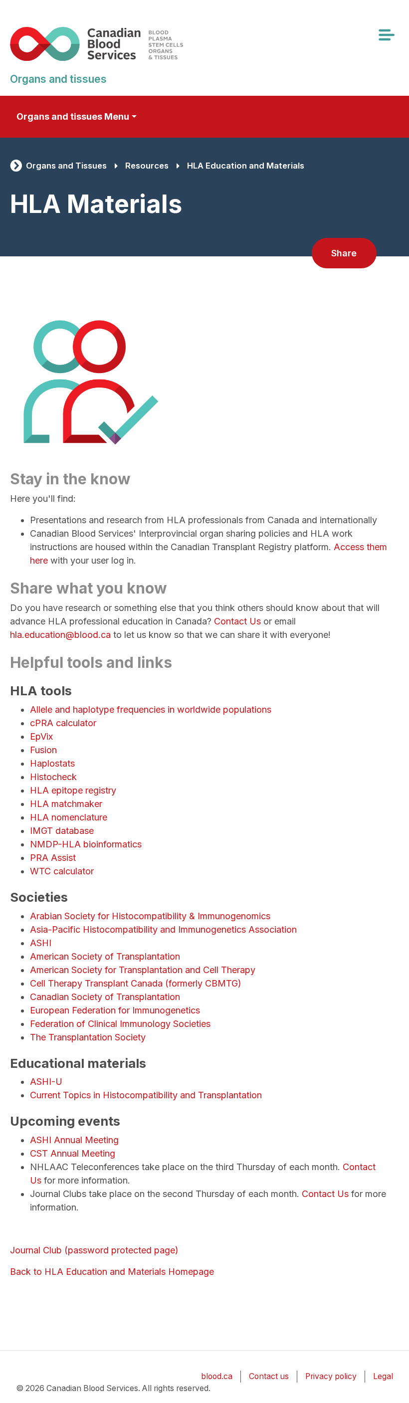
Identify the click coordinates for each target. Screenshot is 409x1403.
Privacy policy (331, 1376)
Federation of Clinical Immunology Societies (120, 1023)
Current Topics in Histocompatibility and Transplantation (146, 1095)
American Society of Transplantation (105, 956)
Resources (147, 166)
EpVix (41, 736)
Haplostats (52, 763)
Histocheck (53, 777)
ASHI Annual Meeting (74, 1140)
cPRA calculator (63, 723)
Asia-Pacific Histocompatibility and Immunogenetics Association (163, 929)
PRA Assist (53, 857)
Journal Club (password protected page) (94, 1250)
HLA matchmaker (66, 804)
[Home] (111, 43)
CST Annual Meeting (74, 1153)
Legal (383, 1376)
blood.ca (216, 1376)
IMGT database (62, 830)
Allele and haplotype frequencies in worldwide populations (150, 709)
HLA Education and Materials (245, 166)
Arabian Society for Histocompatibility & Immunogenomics (150, 916)
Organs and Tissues (66, 166)
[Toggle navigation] (386, 35)
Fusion (43, 750)
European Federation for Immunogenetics (115, 1010)
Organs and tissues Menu (72, 116)
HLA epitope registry (73, 790)
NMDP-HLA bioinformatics (86, 844)
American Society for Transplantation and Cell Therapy (142, 970)
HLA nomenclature (68, 817)
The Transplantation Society (88, 1037)
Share (344, 253)
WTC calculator (62, 871)
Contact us (269, 1376)
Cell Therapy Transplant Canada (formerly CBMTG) (135, 983)
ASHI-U (46, 1081)
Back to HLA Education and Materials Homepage (112, 1271)
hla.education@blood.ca (60, 634)
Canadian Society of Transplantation (105, 997)
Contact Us (237, 621)
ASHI (40, 943)
